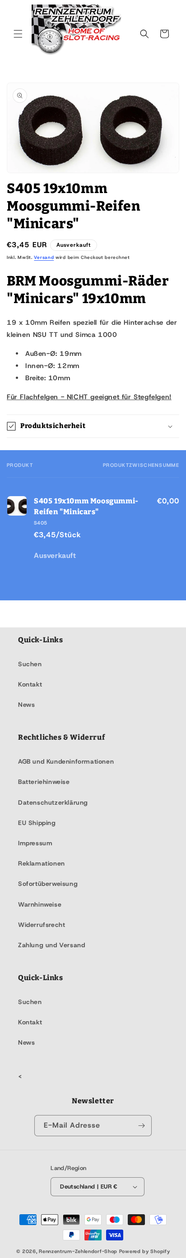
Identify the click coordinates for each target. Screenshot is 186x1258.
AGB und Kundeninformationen (66, 761)
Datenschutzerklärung (53, 802)
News (26, 704)
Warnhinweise (39, 904)
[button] (18, 34)
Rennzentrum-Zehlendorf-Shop (79, 1251)
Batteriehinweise (44, 782)
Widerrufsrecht (41, 925)
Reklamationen (41, 863)
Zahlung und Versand (51, 945)
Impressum (35, 843)
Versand (44, 257)
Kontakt (30, 684)
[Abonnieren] (141, 1125)
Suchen (30, 664)
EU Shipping (37, 823)
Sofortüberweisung (48, 884)
